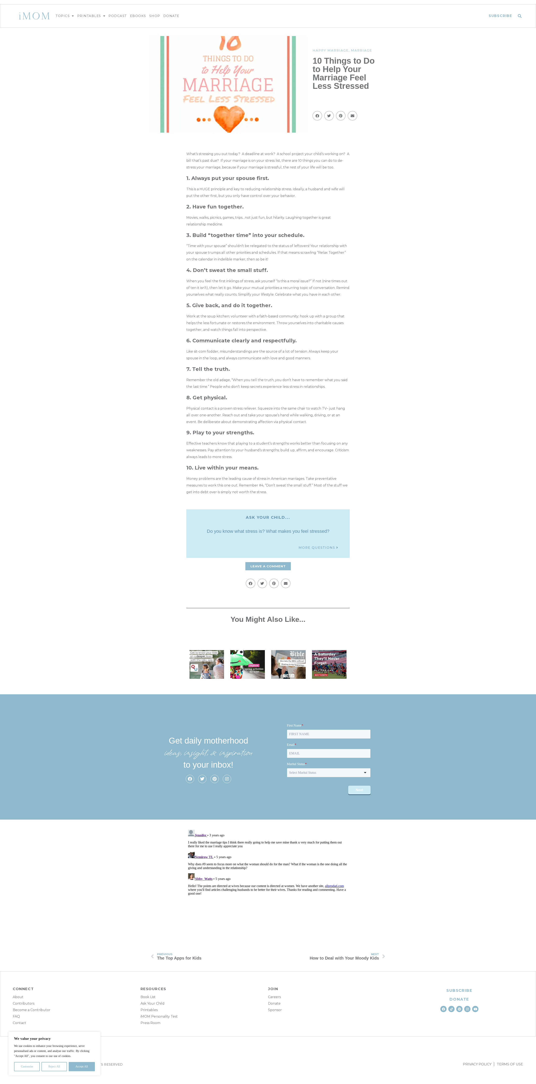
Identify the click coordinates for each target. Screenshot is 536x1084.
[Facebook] (190, 779)
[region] (54, 1054)
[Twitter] (202, 779)
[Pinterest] (214, 779)
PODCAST (117, 16)
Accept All (81, 1066)
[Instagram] (227, 779)
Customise (27, 1066)
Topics (63, 16)
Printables (89, 16)
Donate (171, 16)
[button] (519, 16)
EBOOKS (138, 16)
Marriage (361, 50)
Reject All (54, 1066)
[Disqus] (268, 880)
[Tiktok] (451, 1009)
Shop (154, 16)
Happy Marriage (331, 50)
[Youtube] (475, 1009)
